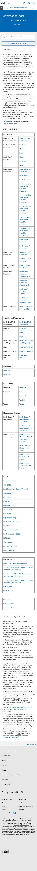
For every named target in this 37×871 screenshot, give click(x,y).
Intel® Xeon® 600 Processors (25, 170)
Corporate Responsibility (11, 775)
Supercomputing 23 (10, 518)
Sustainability (8, 591)
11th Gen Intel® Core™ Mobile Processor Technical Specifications (18, 581)
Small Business (8, 604)
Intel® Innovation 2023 (11, 522)
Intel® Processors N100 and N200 (25, 308)
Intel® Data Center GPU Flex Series (26, 342)
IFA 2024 (6, 501)
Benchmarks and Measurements (15, 563)
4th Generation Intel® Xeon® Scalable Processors (25, 198)
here (8, 122)
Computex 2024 (9, 505)
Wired (21, 404)
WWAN (22, 400)
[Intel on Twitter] (7, 793)
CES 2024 (7, 513)
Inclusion (5, 780)
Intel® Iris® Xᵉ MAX (26, 347)
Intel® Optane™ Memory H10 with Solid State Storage (26, 438)
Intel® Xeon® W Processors (24, 247)
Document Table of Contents (17, 43)
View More (17, 25)
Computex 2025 (9, 493)
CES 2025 (7, 497)
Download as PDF (17, 20)
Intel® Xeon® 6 (24, 180)
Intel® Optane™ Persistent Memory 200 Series (26, 419)
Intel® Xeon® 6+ (25, 176)
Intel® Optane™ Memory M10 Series (24, 448)
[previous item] (1, 8)
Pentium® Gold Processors (24, 253)
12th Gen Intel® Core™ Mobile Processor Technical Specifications (18, 575)
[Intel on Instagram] (21, 793)
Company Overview (9, 751)
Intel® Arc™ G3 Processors (24, 139)
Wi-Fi (21, 392)
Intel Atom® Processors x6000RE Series (25, 300)
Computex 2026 (9, 481)
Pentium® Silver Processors (25, 260)
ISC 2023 (6, 526)
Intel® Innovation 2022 (11, 534)
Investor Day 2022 (10, 546)
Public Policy (6, 784)
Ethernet (22, 388)
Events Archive (8, 550)
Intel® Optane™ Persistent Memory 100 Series (26, 428)
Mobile (21, 149)
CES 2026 (7, 485)
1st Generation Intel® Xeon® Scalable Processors (24, 232)
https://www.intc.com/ (10, 737)
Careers (4, 770)
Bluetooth (23, 396)
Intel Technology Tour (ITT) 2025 (15, 489)
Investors (5, 765)
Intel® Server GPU (26, 351)
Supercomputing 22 (10, 530)
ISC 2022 (6, 538)
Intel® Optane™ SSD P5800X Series (24, 456)
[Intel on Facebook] (2, 793)
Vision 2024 (7, 509)
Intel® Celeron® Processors (24, 266)
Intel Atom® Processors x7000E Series (24, 282)
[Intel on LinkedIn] (12, 793)
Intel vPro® (7, 375)
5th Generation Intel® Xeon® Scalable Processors (25, 187)
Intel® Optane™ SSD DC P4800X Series (25, 465)
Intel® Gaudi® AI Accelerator (25, 323)
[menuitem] (19, 8)
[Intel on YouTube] (16, 793)
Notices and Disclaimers (16, 826)
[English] (28, 3)
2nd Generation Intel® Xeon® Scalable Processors (25, 220)
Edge (21, 153)
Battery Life (7, 587)
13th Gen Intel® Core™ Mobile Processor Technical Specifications (18, 568)
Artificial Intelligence (10, 608)
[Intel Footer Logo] (6, 851)
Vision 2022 (7, 542)
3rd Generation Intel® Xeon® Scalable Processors (25, 209)
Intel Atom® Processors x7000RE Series (25, 273)
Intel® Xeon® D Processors (24, 240)
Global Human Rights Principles (10, 831)
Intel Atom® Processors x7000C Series (24, 291)
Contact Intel (6, 756)
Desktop (22, 145)
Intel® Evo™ (7, 370)
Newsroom (5, 760)
